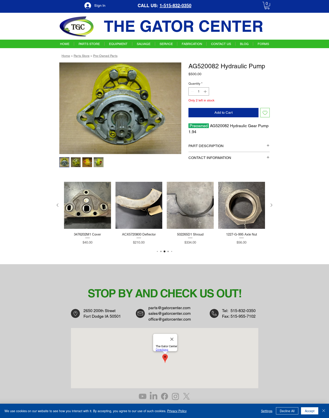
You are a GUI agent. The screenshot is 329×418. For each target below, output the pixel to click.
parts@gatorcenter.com (169, 307)
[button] (267, 5)
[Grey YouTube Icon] (142, 396)
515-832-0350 (243, 310)
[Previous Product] (57, 205)
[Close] (323, 410)
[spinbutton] (199, 91)
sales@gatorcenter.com (169, 313)
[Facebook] (164, 396)
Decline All (287, 411)
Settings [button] (266, 411)
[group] (164, 213)
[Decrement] (192, 91)
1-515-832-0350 (175, 5)
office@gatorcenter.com (169, 319)
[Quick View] (87, 205)
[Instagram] (175, 396)
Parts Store (82, 56)
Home (66, 56)
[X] (186, 396)
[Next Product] (271, 205)
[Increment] (205, 91)
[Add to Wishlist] (265, 112)
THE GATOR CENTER (183, 26)
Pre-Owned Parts (105, 56)
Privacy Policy (177, 411)
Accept (309, 411)
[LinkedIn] (153, 396)
